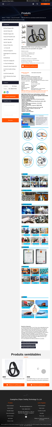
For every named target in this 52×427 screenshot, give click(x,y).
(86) (9, 28)
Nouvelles (42, 413)
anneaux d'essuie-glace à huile (28, 344)
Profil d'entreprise (41, 405)
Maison (3, 17)
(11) (10, 54)
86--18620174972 (46, 0)
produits (8, 17)
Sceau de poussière (15, 17)
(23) (9, 36)
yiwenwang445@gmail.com (33, 0)
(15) (10, 77)
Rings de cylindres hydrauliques (28, 347)
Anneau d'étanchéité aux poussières (29, 342)
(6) (8, 50)
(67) (8, 31)
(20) (8, 42)
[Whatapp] (4, 92)
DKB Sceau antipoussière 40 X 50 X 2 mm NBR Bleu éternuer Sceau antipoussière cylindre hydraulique (37, 379)
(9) (7, 47)
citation (45, 3)
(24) (8, 33)
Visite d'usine (41, 408)
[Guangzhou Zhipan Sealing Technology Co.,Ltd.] (9, 3)
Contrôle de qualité (42, 410)
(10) (8, 39)
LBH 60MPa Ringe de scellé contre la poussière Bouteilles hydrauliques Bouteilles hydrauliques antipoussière (13, 379)
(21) (8, 45)
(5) (9, 60)
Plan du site (41, 415)
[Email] (7, 92)
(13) (10, 66)
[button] (23, 44)
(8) (7, 57)
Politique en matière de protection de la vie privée (41, 419)
